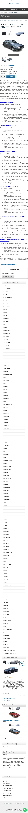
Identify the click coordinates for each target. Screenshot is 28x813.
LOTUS (6, 481)
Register (17, 3)
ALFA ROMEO (7, 288)
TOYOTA (6, 608)
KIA (5, 451)
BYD (5, 327)
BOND (5, 315)
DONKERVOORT (8, 374)
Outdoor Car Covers (7, 790)
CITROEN (6, 351)
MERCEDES (7, 499)
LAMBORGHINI (8, 460)
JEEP (5, 443)
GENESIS (6, 398)
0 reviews (12, 65)
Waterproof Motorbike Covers (9, 767)
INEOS (6, 431)
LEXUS (6, 472)
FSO (5, 392)
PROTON (6, 549)
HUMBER (6, 422)
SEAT (5, 573)
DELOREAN (7, 368)
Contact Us (23, 9)
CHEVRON (6, 345)
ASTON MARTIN (8, 297)
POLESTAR (7, 540)
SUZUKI (6, 600)
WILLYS (6, 641)
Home (1, 20)
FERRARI (6, 380)
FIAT (5, 383)
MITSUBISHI (7, 508)
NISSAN (6, 517)
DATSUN (6, 366)
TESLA (6, 605)
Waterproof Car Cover (8, 793)
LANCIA (6, 463)
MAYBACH (6, 490)
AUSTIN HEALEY (8, 306)
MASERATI (7, 487)
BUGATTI (6, 321)
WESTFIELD (7, 635)
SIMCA (6, 576)
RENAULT (6, 558)
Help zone (5, 780)
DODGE (6, 371)
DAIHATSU (6, 363)
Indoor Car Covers (7, 792)
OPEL (5, 525)
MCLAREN (6, 496)
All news (5, 772)
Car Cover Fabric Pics (8, 787)
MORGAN (6, 511)
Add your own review (8, 276)
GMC (5, 401)
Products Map (6, 746)
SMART (6, 582)
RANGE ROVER (8, 552)
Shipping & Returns (7, 795)
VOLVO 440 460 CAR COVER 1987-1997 (12, 737)
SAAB (5, 570)
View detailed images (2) (13, 54)
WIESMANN (7, 638)
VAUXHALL (7, 623)
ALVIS (5, 294)
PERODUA (6, 531)
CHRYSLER (7, 348)
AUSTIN (6, 303)
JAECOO (6, 437)
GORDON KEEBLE (8, 404)
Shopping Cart (14, 9)
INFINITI (6, 434)
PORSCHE (6, 546)
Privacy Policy (6, 783)
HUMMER (6, 425)
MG (5, 502)
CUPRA (6, 354)
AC (5, 286)
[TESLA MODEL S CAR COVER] (11, 675)
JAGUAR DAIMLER (8, 440)
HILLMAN (6, 413)
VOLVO (5, 20)
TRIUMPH (6, 614)
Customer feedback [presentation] (14, 269)
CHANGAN (6, 336)
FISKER (6, 386)
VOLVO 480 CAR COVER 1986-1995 (11, 720)
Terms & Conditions (7, 785)
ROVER (6, 567)
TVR (5, 617)
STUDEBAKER (7, 591)
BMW (5, 312)
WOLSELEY (7, 644)
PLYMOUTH (7, 537)
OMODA (6, 523)
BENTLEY (6, 309)
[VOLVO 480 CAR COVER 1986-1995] (14, 713)
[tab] (14, 269)
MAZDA (6, 493)
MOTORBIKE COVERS (9, 650)
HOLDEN (6, 416)
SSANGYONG (7, 585)
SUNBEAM (6, 597)
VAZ (5, 626)
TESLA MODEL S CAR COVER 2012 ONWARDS (21, 663)
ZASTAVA (6, 647)
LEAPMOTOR (7, 469)
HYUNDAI (6, 428)
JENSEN (6, 445)
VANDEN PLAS (8, 620)
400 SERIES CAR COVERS (12, 20)
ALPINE (6, 291)
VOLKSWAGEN (8, 629)
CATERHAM (7, 333)
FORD (5, 389)
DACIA (6, 357)
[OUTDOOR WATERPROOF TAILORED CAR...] (9, 60)
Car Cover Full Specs (8, 788)
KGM (5, 448)
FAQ (4, 797)
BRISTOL (6, 318)
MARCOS (6, 484)
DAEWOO (6, 360)
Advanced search (14, 12)
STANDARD (7, 588)
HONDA (6, 419)
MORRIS (6, 514)
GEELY (6, 395)
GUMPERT (6, 407)
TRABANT (6, 611)
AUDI (5, 300)
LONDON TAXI (7, 478)
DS (5, 377)
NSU (5, 520)
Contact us (5, 781)
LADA (5, 457)
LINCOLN (6, 475)
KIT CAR (6, 454)
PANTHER (6, 528)
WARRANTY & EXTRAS (10, 653)
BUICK (6, 324)
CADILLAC (6, 330)
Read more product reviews (9, 698)
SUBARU (6, 594)
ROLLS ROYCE (8, 564)
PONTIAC (6, 543)
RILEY (5, 561)
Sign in (11, 3)
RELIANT (6, 555)
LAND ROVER (7, 466)
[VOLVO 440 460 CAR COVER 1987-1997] (4, 60)
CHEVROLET (7, 342)
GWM (5, 410)
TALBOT (6, 602)
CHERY (6, 339)
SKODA (6, 579)
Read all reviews (6, 700)
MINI (5, 505)
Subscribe (10, 772)
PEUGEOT (6, 534)
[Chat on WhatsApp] (25, 810)
